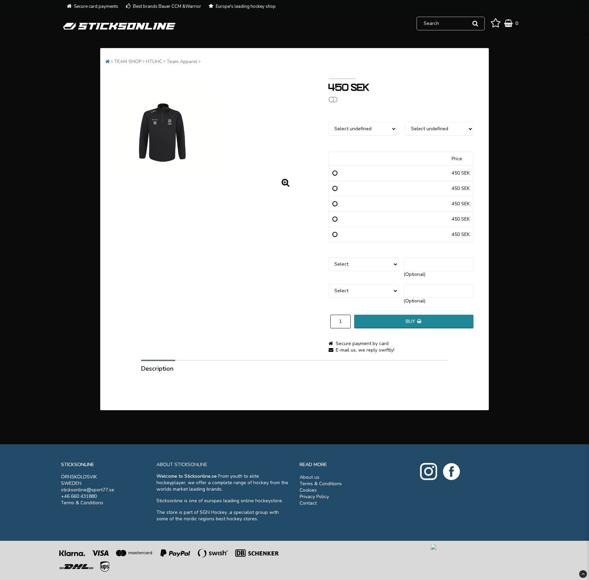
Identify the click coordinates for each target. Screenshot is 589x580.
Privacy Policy (314, 496)
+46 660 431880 (79, 496)
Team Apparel (182, 61)
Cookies (308, 490)
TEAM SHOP (127, 61)
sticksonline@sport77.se (87, 490)
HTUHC (154, 61)
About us (309, 477)
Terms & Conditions (82, 503)
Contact (308, 503)
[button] (495, 23)
